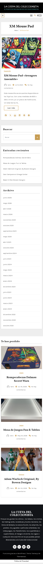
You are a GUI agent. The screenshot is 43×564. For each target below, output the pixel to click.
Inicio (16, 30)
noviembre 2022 (9, 320)
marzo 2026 (7, 214)
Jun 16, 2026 (22, 387)
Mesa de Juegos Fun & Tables (14, 163)
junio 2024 (7, 264)
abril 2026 (7, 209)
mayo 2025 (7, 237)
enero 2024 (7, 281)
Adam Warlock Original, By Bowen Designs (19, 169)
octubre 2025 (8, 225)
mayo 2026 (7, 203)
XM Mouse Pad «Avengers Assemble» (20, 77)
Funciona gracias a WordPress (14, 553)
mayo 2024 (7, 270)
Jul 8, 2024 (19, 85)
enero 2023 (7, 309)
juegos (22, 373)
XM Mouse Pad (24, 30)
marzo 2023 (7, 303)
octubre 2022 (8, 326)
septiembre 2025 (9, 231)
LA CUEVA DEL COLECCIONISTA (21, 513)
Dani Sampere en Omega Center (15, 174)
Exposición (7, 71)
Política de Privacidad (21, 561)
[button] (2, 15)
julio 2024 (7, 259)
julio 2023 (7, 292)
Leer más (11, 108)
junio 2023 (7, 298)
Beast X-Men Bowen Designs (14, 180)
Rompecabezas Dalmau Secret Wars (17, 158)
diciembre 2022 (9, 314)
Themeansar (21, 556)
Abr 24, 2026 (22, 488)
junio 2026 (7, 198)
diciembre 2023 (9, 287)
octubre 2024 (8, 248)
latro (9, 85)
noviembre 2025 (9, 220)
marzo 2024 (7, 276)
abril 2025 (7, 242)
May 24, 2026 (23, 436)
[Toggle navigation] (31, 15)
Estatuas (21, 474)
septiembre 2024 (9, 253)
